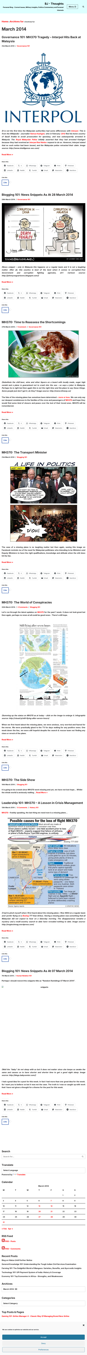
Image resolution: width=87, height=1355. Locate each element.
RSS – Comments (13, 1249)
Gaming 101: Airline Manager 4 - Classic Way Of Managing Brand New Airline (35, 1316)
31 (4, 1222)
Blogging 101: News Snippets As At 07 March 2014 (37, 971)
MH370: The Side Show (18, 780)
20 (40, 1211)
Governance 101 (23, 46)
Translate (21, 1174)
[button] (83, 1325)
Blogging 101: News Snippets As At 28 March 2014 (37, 194)
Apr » (10, 1229)
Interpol (74, 131)
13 (39, 1206)
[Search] (83, 6)
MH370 (69, 400)
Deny (43, 1343)
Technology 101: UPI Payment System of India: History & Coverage (31, 1272)
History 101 (34, 807)
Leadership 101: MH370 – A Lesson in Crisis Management (42, 803)
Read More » (7, 154)
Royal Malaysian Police (26, 139)
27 (39, 1217)
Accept (43, 1337)
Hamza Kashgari (37, 134)
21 (51, 1211)
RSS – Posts (10, 1241)
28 (52, 1217)
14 (51, 1206)
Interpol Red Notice (38, 142)
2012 (63, 134)
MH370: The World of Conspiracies (27, 602)
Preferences (43, 1350)
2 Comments (23, 607)
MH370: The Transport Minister (24, 452)
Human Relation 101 (24, 976)
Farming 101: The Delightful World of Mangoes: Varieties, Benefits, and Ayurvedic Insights (41, 1268)
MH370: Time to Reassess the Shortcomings (34, 322)
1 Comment (21, 327)
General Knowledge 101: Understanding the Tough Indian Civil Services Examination (39, 1264)
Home (5, 21)
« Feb (4, 1229)
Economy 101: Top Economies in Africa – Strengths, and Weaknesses (32, 1276)
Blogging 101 (22, 457)
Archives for (16, 21)
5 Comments (22, 807)
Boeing (25, 916)
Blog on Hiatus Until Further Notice (17, 1260)
